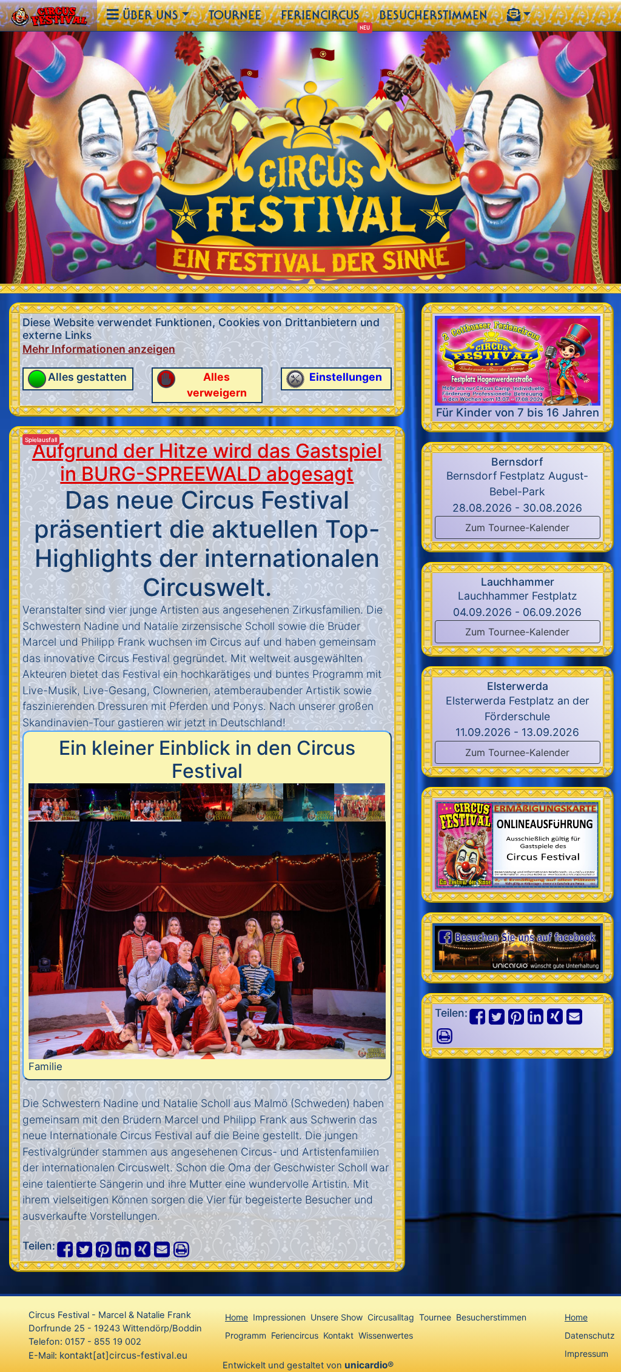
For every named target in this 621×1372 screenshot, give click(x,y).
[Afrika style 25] (104, 801)
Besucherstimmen (433, 14)
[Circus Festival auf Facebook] (517, 947)
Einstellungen (345, 376)
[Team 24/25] (155, 801)
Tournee (235, 14)
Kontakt (338, 1335)
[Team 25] (359, 801)
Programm (245, 1335)
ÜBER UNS (148, 14)
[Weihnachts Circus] (206, 801)
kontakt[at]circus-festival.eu (123, 1355)
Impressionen (279, 1317)
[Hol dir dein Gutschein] (517, 843)
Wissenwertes (385, 1335)
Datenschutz (590, 1335)
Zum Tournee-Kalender (517, 527)
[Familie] (54, 801)
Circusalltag (391, 1317)
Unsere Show (336, 1317)
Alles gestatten (87, 376)
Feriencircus (320, 14)
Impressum (586, 1353)
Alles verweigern (217, 384)
